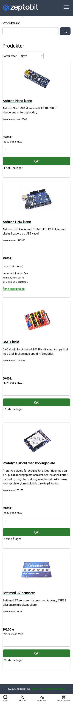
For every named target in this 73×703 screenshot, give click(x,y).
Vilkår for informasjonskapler (48, 688)
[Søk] (65, 31)
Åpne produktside (14, 289)
